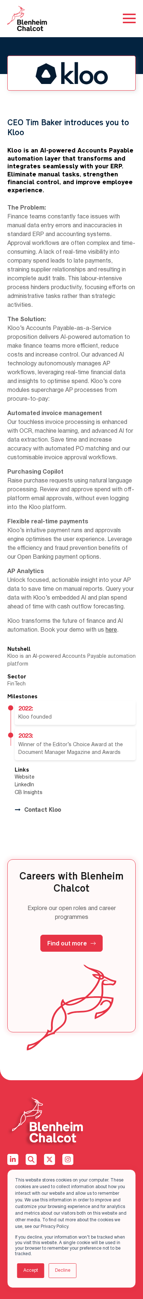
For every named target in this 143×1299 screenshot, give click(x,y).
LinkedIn (24, 785)
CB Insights (29, 792)
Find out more (67, 943)
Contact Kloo (42, 810)
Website (24, 777)
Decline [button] (62, 1270)
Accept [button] (30, 1270)
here (111, 630)
